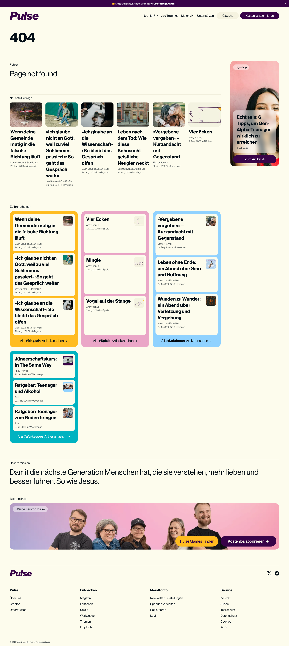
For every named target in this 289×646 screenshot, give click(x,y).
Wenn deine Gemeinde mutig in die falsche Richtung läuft (25, 144)
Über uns (15, 598)
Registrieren (158, 609)
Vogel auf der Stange (108, 301)
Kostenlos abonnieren (260, 15)
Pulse (18, 642)
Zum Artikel (253, 159)
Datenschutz (229, 615)
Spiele (208, 141)
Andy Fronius (195, 137)
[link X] (269, 573)
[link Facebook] (277, 573)
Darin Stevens (17, 162)
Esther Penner (160, 162)
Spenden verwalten (162, 604)
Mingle (93, 260)
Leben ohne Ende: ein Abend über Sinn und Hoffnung (179, 268)
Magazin (32, 166)
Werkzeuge (37, 374)
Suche (229, 15)
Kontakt (225, 598)
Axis (17, 397)
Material (186, 15)
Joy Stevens (52, 181)
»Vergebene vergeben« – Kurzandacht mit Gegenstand (167, 144)
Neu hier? (149, 15)
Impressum (228, 609)
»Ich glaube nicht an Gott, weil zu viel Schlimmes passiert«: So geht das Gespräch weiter (37, 270)
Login (153, 615)
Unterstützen (205, 15)
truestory (162, 280)
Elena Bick (174, 280)
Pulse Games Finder (197, 541)
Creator (15, 604)
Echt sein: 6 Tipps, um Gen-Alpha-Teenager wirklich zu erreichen (254, 129)
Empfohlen (87, 627)
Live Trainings (169, 15)
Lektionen (176, 166)
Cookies (226, 621)
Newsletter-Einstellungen (166, 598)
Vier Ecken (200, 131)
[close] (285, 3)
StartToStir (32, 162)
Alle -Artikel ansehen (42, 341)
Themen (85, 621)
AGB (224, 627)
